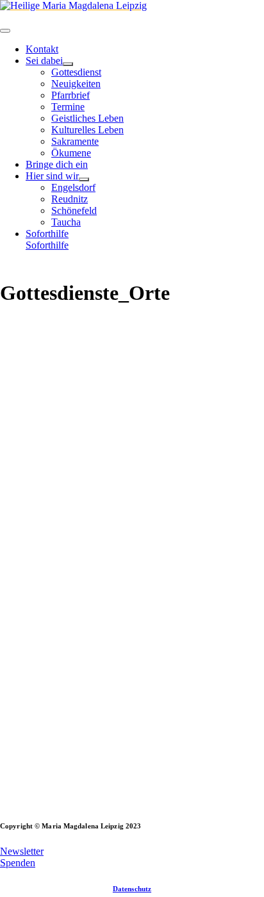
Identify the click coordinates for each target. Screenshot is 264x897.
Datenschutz (132, 889)
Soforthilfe (47, 245)
